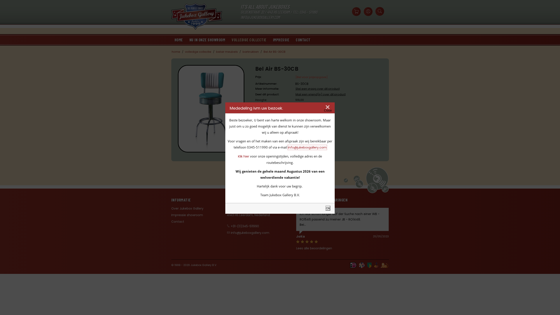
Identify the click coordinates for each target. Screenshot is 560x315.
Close (328, 110)
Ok (328, 208)
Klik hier (243, 156)
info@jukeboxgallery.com (307, 147)
